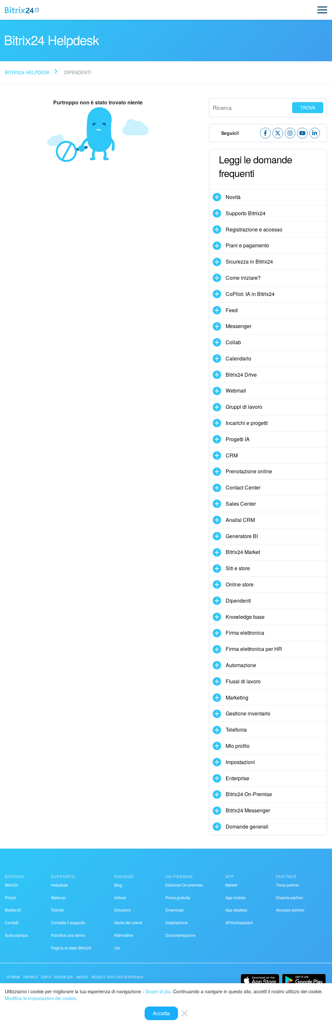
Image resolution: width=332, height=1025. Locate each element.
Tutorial (57, 910)
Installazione (176, 922)
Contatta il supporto (68, 922)
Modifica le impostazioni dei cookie (40, 998)
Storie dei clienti (128, 922)
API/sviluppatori (239, 922)
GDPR (46, 977)
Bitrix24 (11, 885)
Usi (117, 947)
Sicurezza (63, 977)
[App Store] (260, 980)
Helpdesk (59, 885)
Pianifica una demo (68, 935)
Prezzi (10, 897)
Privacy (30, 977)
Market (231, 885)
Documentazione (180, 935)
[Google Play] (304, 980)
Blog (118, 885)
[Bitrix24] (22, 10)
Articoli (120, 897)
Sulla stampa (16, 935)
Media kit (13, 910)
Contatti (11, 922)
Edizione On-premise (184, 885)
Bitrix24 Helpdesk (27, 72)
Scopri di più (158, 991)
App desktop (236, 910)
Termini (13, 977)
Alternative (123, 935)
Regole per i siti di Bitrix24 (117, 977)
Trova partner (287, 885)
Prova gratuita (177, 897)
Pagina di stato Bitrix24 (71, 947)
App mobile (235, 897)
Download (174, 910)
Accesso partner (290, 910)
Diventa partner (289, 897)
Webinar (58, 897)
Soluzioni (122, 910)
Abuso (82, 977)
